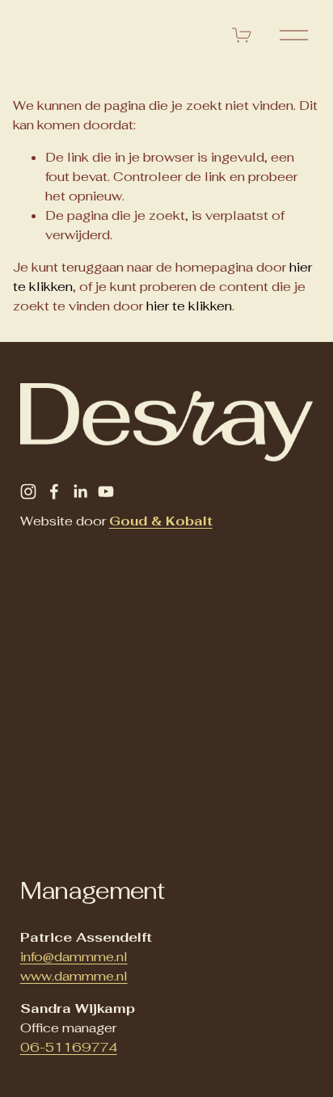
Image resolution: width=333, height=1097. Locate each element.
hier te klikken (189, 305)
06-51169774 (68, 1047)
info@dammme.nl (74, 956)
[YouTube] (106, 491)
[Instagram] (28, 491)
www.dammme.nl (74, 976)
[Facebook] (54, 491)
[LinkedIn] (80, 491)
